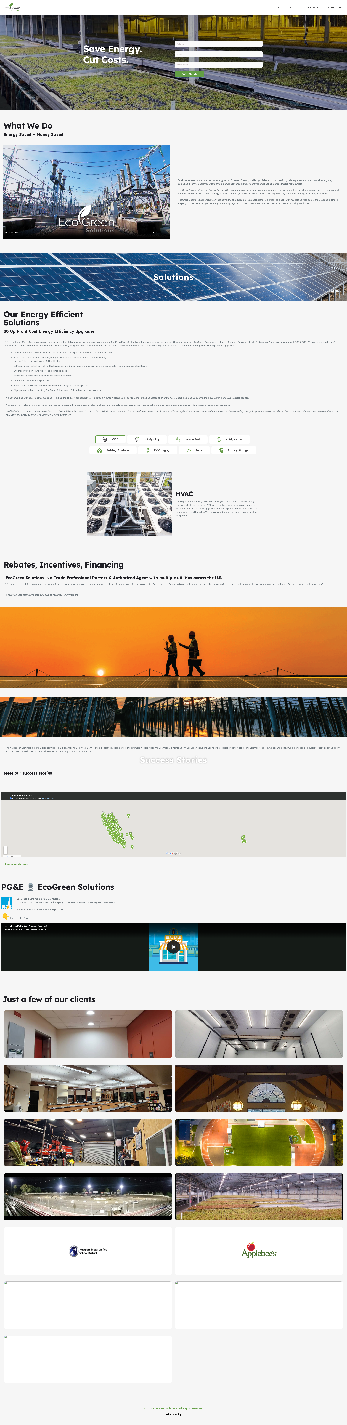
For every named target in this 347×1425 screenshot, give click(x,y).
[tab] (110, 439)
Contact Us (335, 7)
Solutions (284, 7)
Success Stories (310, 7)
